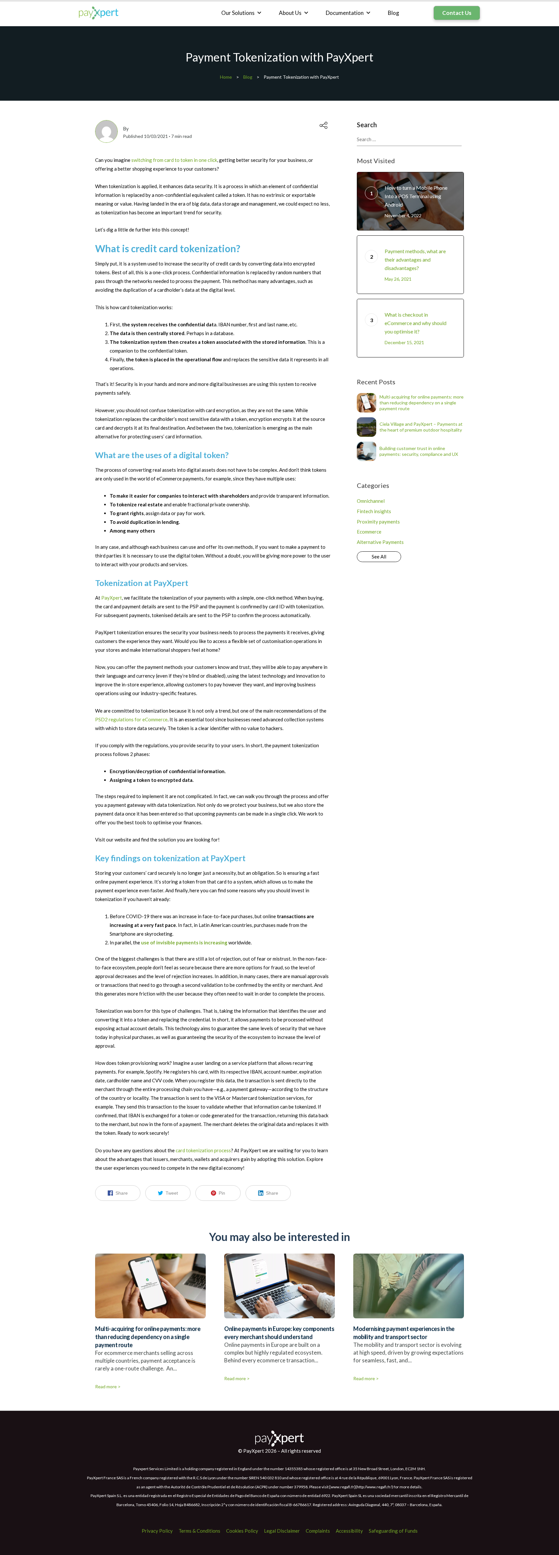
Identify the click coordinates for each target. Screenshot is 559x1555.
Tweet (172, 1193)
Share (121, 1193)
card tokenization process (203, 1150)
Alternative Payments (380, 542)
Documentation (345, 12)
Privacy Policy (157, 1531)
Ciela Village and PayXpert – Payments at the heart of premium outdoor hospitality (421, 427)
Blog (393, 12)
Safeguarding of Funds (393, 1531)
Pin (222, 1193)
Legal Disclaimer (282, 1531)
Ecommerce (369, 532)
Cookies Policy (242, 1531)
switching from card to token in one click (174, 160)
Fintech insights (374, 511)
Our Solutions (238, 12)
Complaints (318, 1531)
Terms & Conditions (199, 1531)
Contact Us (456, 12)
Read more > (108, 1386)
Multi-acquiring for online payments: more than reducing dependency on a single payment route (421, 402)
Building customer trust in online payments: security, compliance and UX (418, 451)
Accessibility (349, 1531)
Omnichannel (371, 501)
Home (226, 77)
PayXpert (111, 598)
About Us (290, 12)
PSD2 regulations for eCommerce (131, 719)
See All (379, 556)
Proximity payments (378, 521)
